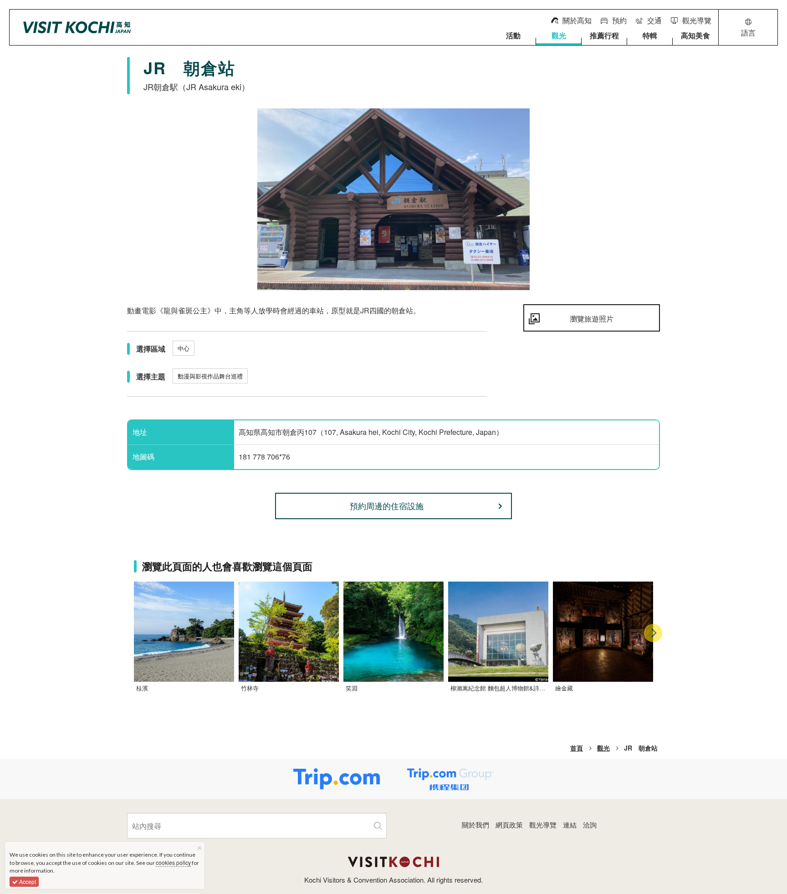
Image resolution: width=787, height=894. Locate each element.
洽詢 (590, 824)
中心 (183, 348)
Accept (27, 881)
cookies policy (173, 862)
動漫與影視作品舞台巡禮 (210, 376)
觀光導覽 (543, 824)
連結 (570, 824)
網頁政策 (509, 824)
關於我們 (475, 824)
